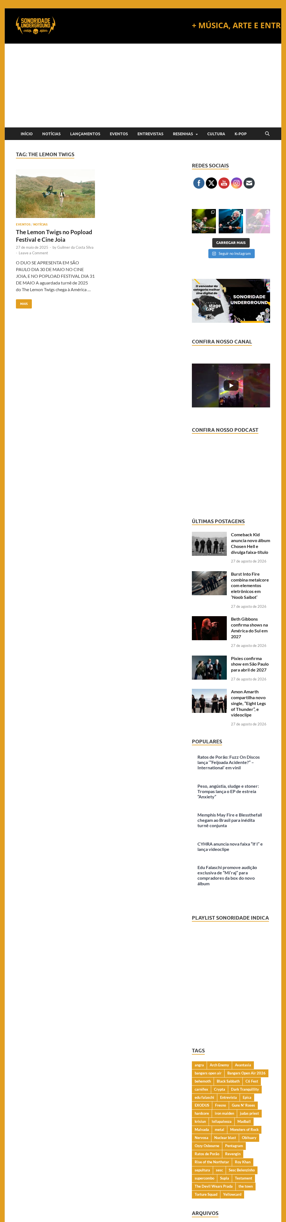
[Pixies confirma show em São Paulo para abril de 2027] (209, 658)
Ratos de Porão (207, 1154)
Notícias (51, 134)
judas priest (249, 1113)
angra (199, 1065)
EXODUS (202, 1105)
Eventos (119, 134)
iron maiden (224, 1113)
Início (27, 134)
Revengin (232, 1154)
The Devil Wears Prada (214, 1186)
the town (246, 1186)
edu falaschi (204, 1097)
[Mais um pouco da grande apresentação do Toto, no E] (231, 221)
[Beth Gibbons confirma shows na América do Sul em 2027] (209, 619)
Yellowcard (232, 1194)
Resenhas (183, 134)
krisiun (200, 1121)
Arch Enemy (219, 1065)
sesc (219, 1170)
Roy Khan (243, 1162)
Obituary (249, 1137)
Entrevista (228, 1097)
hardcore (202, 1113)
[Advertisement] (143, 85)
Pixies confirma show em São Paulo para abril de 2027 (250, 664)
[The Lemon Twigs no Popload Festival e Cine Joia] (55, 193)
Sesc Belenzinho (242, 1170)
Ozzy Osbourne (207, 1145)
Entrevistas (150, 134)
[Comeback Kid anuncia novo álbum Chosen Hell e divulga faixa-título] (209, 535)
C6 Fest (252, 1081)
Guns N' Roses (243, 1105)
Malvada (202, 1129)
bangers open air (208, 1073)
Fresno (220, 1105)
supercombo (204, 1178)
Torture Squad (206, 1194)
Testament (243, 1178)
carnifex (201, 1089)
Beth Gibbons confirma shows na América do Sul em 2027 (249, 627)
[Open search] (267, 133)
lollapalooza (222, 1121)
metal (219, 1129)
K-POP (241, 134)
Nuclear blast (225, 1137)
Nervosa (201, 1137)
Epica (247, 1097)
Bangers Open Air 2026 (246, 1073)
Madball (244, 1121)
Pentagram (234, 1145)
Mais (22, 302)
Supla (224, 1178)
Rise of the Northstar (212, 1162)
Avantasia (243, 1065)
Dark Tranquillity (245, 1089)
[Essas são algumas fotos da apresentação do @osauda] (204, 221)
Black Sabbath (228, 1081)
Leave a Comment (33, 253)
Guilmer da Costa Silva (75, 247)
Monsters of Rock (244, 1129)
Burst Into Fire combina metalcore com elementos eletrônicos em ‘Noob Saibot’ (250, 585)
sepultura (202, 1170)
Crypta (219, 1089)
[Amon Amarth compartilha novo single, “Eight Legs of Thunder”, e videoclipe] (209, 692)
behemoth (203, 1081)
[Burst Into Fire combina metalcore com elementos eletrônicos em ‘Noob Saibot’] (209, 574)
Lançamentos (85, 134)
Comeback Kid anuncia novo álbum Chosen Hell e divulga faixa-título (250, 543)
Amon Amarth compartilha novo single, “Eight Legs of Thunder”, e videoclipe (248, 703)
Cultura (216, 134)
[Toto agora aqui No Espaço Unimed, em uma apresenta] (258, 221)
